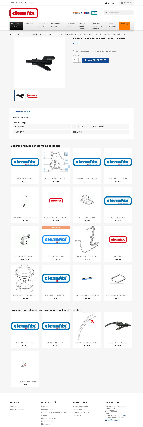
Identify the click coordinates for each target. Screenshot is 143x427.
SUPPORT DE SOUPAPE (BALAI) (87, 343)
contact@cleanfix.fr (112, 420)
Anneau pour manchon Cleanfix (25, 382)
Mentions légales (47, 409)
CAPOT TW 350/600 (87, 217)
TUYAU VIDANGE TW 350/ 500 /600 (25, 217)
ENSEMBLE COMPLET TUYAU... (87, 256)
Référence (17, 117)
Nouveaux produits (16, 409)
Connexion (77, 409)
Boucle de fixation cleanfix (87, 179)
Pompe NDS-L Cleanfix (56, 256)
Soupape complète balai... (118, 343)
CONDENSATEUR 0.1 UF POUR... (56, 217)
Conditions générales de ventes (53, 412)
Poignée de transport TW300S (56, 179)
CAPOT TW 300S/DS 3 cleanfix (25, 295)
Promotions (13, 406)
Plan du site (45, 424)
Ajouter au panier (95, 60)
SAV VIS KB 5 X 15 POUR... (25, 179)
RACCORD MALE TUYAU (56, 343)
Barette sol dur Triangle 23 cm (87, 295)
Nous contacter (47, 421)
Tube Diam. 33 (118, 256)
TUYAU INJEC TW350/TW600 (56, 295)
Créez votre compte (81, 412)
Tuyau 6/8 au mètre (117, 217)
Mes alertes (77, 415)
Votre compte (80, 402)
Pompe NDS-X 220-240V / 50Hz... (25, 256)
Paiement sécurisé (48, 418)
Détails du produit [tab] (22, 112)
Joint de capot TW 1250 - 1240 (118, 295)
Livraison (44, 406)
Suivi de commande (80, 406)
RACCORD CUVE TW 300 (118, 179)
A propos (44, 415)
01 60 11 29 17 (28, 3)
